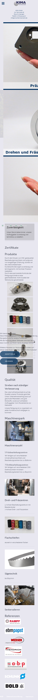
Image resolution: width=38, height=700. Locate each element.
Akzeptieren (10, 354)
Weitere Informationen (15, 366)
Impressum (27, 366)
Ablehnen (9, 361)
